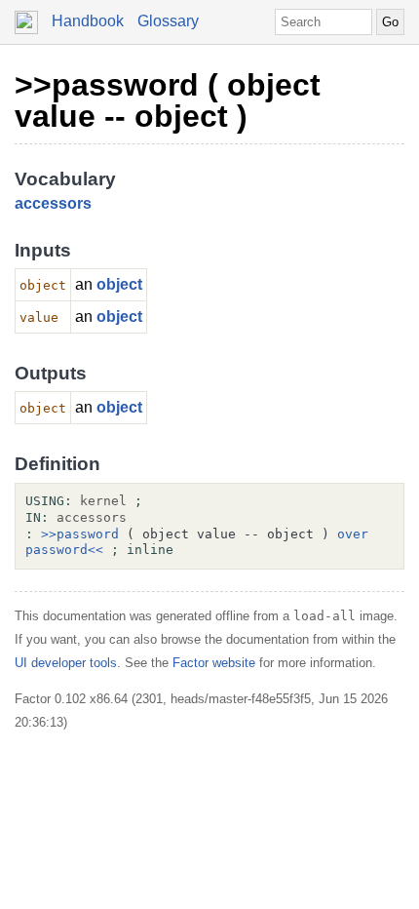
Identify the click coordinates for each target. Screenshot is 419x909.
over (352, 534)
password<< (64, 549)
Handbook (88, 21)
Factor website (213, 662)
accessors (53, 203)
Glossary (168, 21)
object (119, 284)
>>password (80, 534)
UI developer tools (66, 662)
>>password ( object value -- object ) (168, 100)
